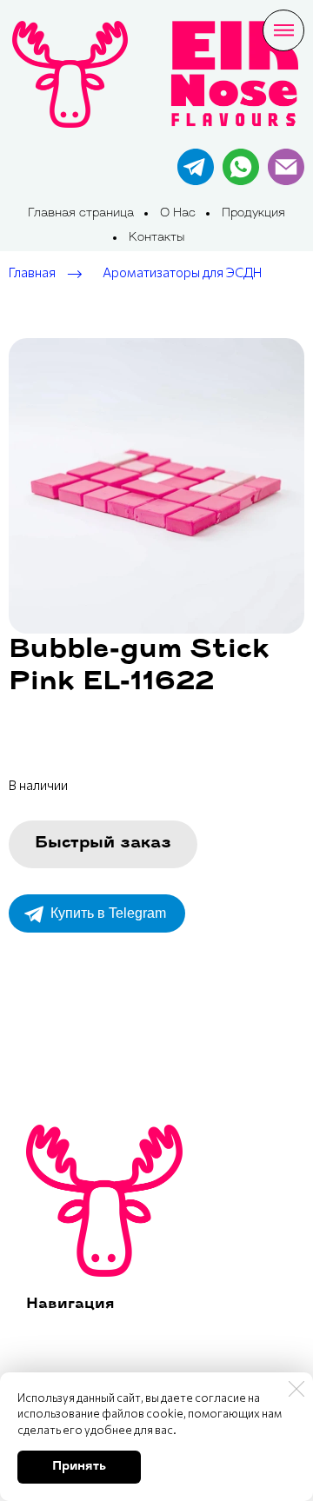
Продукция (253, 213)
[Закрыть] (296, 1389)
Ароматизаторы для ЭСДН (182, 273)
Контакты (156, 237)
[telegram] (195, 167)
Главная (32, 273)
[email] (286, 167)
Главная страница (81, 213)
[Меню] (283, 30)
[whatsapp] (241, 167)
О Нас (178, 213)
